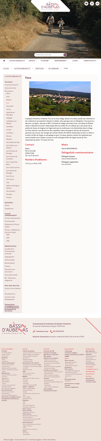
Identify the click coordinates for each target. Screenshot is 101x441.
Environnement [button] (60, 61)
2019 (7, 238)
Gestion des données (49, 440)
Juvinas (8, 109)
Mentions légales (9, 440)
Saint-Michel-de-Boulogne (11, 172)
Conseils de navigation (35, 440)
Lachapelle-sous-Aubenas (11, 122)
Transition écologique (71, 353)
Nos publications (10, 294)
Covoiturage (25, 383)
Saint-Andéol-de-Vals (13, 142)
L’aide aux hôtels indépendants (51, 387)
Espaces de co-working (49, 368)
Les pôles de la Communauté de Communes (10, 251)
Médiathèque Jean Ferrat (29, 412)
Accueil (4, 61)
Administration (10, 246)
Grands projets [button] (90, 61)
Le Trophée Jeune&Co (28, 361)
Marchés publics (10, 263)
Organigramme (9, 257)
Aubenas (9, 100)
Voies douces (68, 376)
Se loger (25, 391)
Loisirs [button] (75, 61)
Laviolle (8, 130)
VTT (66, 377)
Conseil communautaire (11, 214)
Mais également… (91, 351)
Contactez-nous (42, 331)
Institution (9, 202)
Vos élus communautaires (12, 218)
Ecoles (24, 427)
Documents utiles (27, 374)
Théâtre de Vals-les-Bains (71, 365)
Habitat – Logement (28, 386)
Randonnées (68, 367)
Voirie (24, 371)
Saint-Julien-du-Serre (13, 167)
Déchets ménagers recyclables (30, 356)
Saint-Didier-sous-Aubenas (12, 147)
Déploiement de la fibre (91, 352)
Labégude (9, 118)
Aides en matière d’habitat (29, 388)
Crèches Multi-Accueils (28, 420)
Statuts (7, 205)
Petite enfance (27, 414)
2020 (7, 235)
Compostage (68, 351)
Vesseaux (9, 194)
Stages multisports (27, 426)
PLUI (24, 403)
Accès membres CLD (21, 440)
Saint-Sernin (10, 179)
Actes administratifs (11, 275)
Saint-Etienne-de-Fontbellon (12, 158)
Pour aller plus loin (12, 285)
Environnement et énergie (72, 383)
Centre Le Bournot (69, 364)
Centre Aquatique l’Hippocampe (72, 370)
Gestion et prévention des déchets (74, 354)
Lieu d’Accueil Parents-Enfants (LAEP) (31, 419)
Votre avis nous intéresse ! (13, 289)
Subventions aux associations (10, 270)
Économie (67, 385)
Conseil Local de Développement (10, 298)
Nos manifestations (70, 379)
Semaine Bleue (26, 434)
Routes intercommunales (29, 373)
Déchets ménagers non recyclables (31, 354)
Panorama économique (50, 353)
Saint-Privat (10, 176)
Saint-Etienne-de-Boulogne (12, 152)
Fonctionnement (10, 221)
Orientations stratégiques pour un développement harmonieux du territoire (12, 308)
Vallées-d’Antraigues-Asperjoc (13, 187)
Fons (7, 103)
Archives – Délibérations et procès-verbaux (12, 231)
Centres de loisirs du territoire (30, 429)
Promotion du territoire (50, 390)
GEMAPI (67, 356)
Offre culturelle (27, 410)
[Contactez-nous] (86, 4)
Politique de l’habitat (28, 390)
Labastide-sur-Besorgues (10, 114)
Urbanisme (26, 400)
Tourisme (46, 378)
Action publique (48, 389)
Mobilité (25, 376)
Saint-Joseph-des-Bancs (12, 163)
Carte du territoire (10, 88)
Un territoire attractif (11, 85)
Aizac (8, 97)
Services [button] (32, 61)
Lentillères (9, 133)
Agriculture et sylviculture (51, 354)
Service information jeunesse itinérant (32, 424)
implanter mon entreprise (51, 358)
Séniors (25, 431)
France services (27, 409)
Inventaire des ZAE (49, 351)
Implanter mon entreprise (50, 359)
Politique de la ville (27, 398)
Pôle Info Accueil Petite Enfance (30, 415)
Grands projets (90, 349)
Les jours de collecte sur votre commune (32, 352)
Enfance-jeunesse (28, 422)
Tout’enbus (25, 381)
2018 (7, 241)
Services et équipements (72, 387)
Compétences (9, 208)
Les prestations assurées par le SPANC (32, 364)
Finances (7, 266)
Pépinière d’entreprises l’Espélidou (52, 366)
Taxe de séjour (47, 385)
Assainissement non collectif (31, 363)
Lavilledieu (9, 126)
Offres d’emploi (10, 260)
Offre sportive (69, 369)
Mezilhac (9, 139)
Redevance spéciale (27, 359)
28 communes (9, 91)
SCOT (24, 402)
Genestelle (9, 106)
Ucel (7, 182)
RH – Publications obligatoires (10, 279)
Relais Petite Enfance (28, 417)
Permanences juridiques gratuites (52, 376)
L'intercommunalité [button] (17, 61)
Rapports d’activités (27, 369)
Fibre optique (47, 356)
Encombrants (26, 357)
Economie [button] (45, 61)
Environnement (90, 363)
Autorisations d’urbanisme (29, 407)
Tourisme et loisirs (91, 382)
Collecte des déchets (29, 351)
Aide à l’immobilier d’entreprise (51, 375)
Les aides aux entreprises (51, 370)
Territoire (9, 82)
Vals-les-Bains (10, 191)
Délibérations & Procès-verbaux (12, 226)
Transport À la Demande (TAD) (30, 385)
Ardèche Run (68, 381)
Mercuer (8, 136)
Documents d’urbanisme (28, 405)
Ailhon (8, 93)
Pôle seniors (26, 432)
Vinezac (8, 197)
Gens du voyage (26, 397)
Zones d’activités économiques (51, 361)
